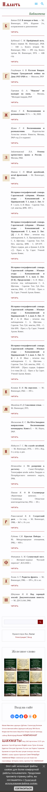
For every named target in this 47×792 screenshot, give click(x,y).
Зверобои (20, 732)
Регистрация (20, 637)
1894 (33, 728)
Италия (19, 735)
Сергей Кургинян (15, 745)
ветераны (15, 761)
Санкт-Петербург (32, 754)
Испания (40, 745)
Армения (22, 755)
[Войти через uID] (12, 716)
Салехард (38, 732)
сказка (10, 755)
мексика (37, 751)
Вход (30, 637)
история (12, 751)
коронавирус (6, 761)
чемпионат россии (22, 758)
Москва (18, 751)
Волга (38, 728)
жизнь (21, 761)
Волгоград (12, 735)
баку (23, 741)
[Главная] (11, 4)
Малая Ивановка (8, 725)
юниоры (30, 751)
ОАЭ (27, 741)
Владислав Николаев (9, 732)
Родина (34, 748)
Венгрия (12, 748)
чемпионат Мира (8, 758)
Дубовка (24, 725)
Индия (24, 745)
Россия (25, 748)
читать (14, 31)
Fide (31, 761)
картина (27, 761)
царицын (17, 725)
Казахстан (33, 758)
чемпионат (30, 735)
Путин (34, 745)
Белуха (27, 732)
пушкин (16, 755)
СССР (39, 741)
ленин (29, 745)
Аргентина (33, 741)
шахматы (12, 740)
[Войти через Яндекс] (26, 716)
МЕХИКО (5, 755)
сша (29, 748)
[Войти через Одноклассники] (35, 716)
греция (24, 751)
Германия (40, 748)
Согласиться (23, 788)
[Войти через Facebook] (21, 716)
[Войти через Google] (30, 716)
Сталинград (31, 725)
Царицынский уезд (25, 728)
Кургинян (19, 748)
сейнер (4, 735)
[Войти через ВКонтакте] (17, 716)
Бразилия (5, 751)
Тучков (32, 732)
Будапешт (5, 748)
